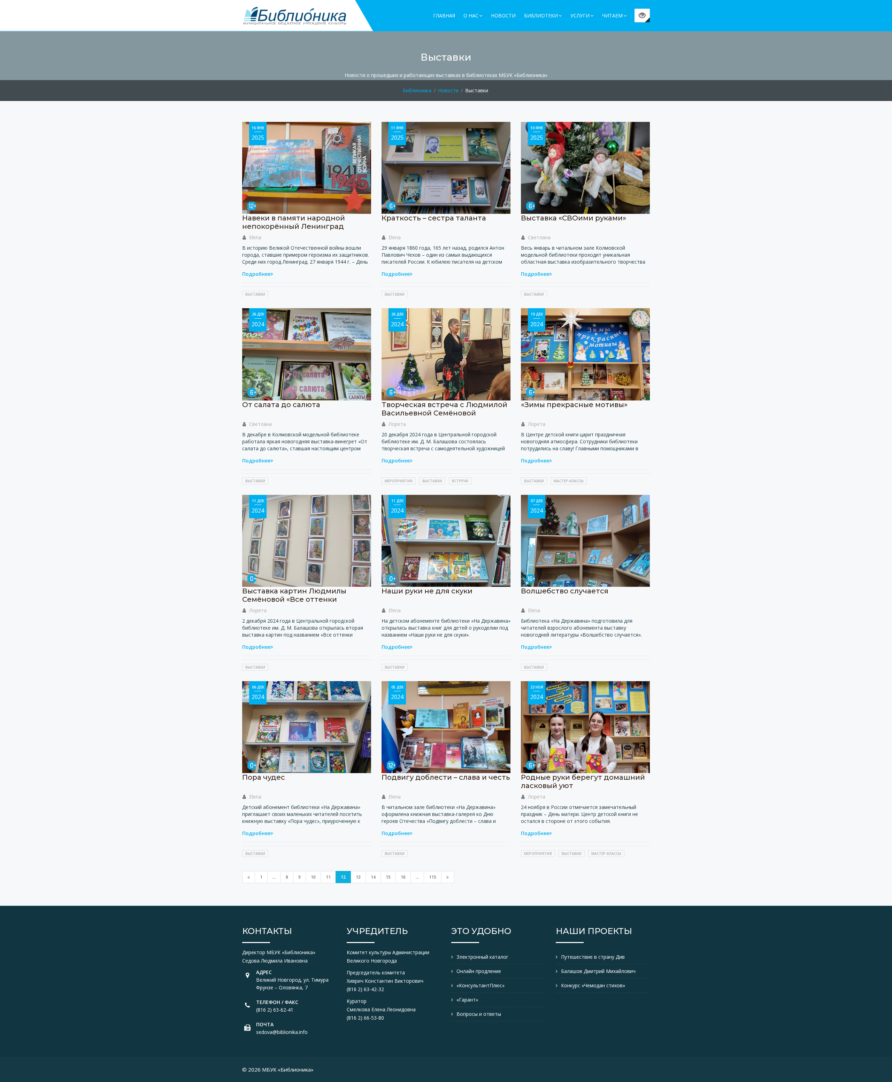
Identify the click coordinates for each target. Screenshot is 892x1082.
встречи (460, 480)
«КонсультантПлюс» (480, 985)
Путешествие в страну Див (593, 956)
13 (358, 877)
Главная (444, 15)
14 (373, 877)
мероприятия (399, 480)
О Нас (470, 15)
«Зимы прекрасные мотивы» (574, 404)
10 (313, 877)
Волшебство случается (564, 591)
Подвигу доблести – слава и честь (446, 777)
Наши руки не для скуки (427, 591)
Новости (503, 15)
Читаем (612, 15)
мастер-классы (569, 480)
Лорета (397, 424)
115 (432, 877)
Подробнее (256, 274)
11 (328, 877)
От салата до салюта (281, 404)
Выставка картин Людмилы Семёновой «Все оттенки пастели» (294, 599)
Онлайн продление (478, 971)
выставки (255, 294)
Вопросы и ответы (478, 1014)
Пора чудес (263, 777)
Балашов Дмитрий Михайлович (598, 971)
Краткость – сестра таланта (434, 218)
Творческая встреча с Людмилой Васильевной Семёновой (444, 408)
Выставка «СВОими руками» (573, 218)
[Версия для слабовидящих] (642, 15)
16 (403, 877)
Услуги (580, 15)
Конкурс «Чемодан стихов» (593, 985)
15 (388, 877)
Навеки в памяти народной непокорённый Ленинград (293, 222)
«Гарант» (467, 999)
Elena (255, 237)
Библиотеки (541, 15)
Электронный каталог (482, 956)
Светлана (539, 237)
